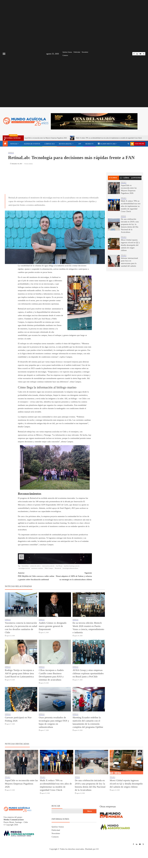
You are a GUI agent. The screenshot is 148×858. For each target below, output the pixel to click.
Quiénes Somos (67, 52)
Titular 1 (123, 183)
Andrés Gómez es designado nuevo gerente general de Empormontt (52, 626)
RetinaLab (58, 568)
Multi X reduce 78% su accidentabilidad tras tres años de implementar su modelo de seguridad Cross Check (74, 138)
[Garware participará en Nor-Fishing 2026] (21, 699)
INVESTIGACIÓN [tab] (137, 178)
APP (79, 144)
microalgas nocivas (24, 568)
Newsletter (85, 52)
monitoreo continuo (37, 568)
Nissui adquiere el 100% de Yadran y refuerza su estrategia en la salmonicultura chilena (74, 576)
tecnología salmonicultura (70, 568)
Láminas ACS (49, 144)
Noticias (13, 144)
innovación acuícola (48, 566)
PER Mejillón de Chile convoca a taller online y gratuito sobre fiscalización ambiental (36, 576)
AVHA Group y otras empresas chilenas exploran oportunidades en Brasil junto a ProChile (88, 673)
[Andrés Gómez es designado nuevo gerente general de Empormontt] (55, 604)
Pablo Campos (49, 568)
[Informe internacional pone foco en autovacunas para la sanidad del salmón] (114, 262)
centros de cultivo (35, 566)
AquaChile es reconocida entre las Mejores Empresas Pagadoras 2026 (21, 783)
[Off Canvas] (4, 54)
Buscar (56, 806)
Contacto (65, 55)
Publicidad (77, 52)
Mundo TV (89, 144)
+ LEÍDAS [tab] (125, 178)
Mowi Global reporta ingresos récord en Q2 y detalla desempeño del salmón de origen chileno (130, 246)
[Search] (128, 144)
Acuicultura (25, 566)
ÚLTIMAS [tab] (113, 178)
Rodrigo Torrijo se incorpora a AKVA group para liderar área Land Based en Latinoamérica (19, 673)
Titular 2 (123, 237)
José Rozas (59, 566)
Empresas (11, 153)
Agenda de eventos (32, 144)
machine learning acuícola (71, 566)
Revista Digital (65, 144)
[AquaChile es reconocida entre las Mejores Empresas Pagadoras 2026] (114, 189)
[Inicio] (5, 143)
